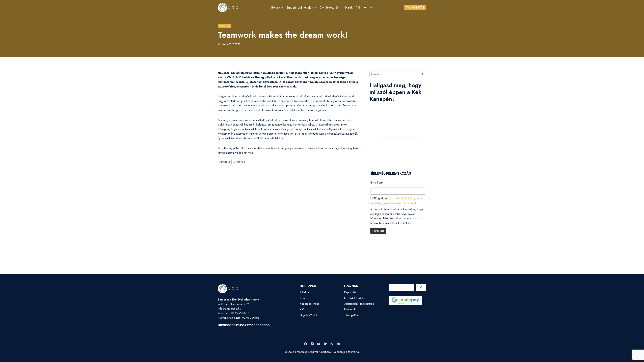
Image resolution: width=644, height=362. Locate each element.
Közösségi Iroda (309, 304)
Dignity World (308, 315)
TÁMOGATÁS (415, 7)
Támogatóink (352, 315)
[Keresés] (421, 287)
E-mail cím (376, 182)
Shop (303, 298)
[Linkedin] (338, 344)
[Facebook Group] (325, 344)
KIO (302, 309)
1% (358, 7)
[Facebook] (305, 344)
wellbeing (239, 161)
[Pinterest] (332, 344)
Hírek (349, 7)
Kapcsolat (350, 292)
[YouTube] (318, 344)
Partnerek (349, 309)
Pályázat (304, 292)
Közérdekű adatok (355, 298)
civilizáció (224, 161)
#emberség (225, 25)
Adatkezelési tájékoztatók (359, 304)
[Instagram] (312, 344)
